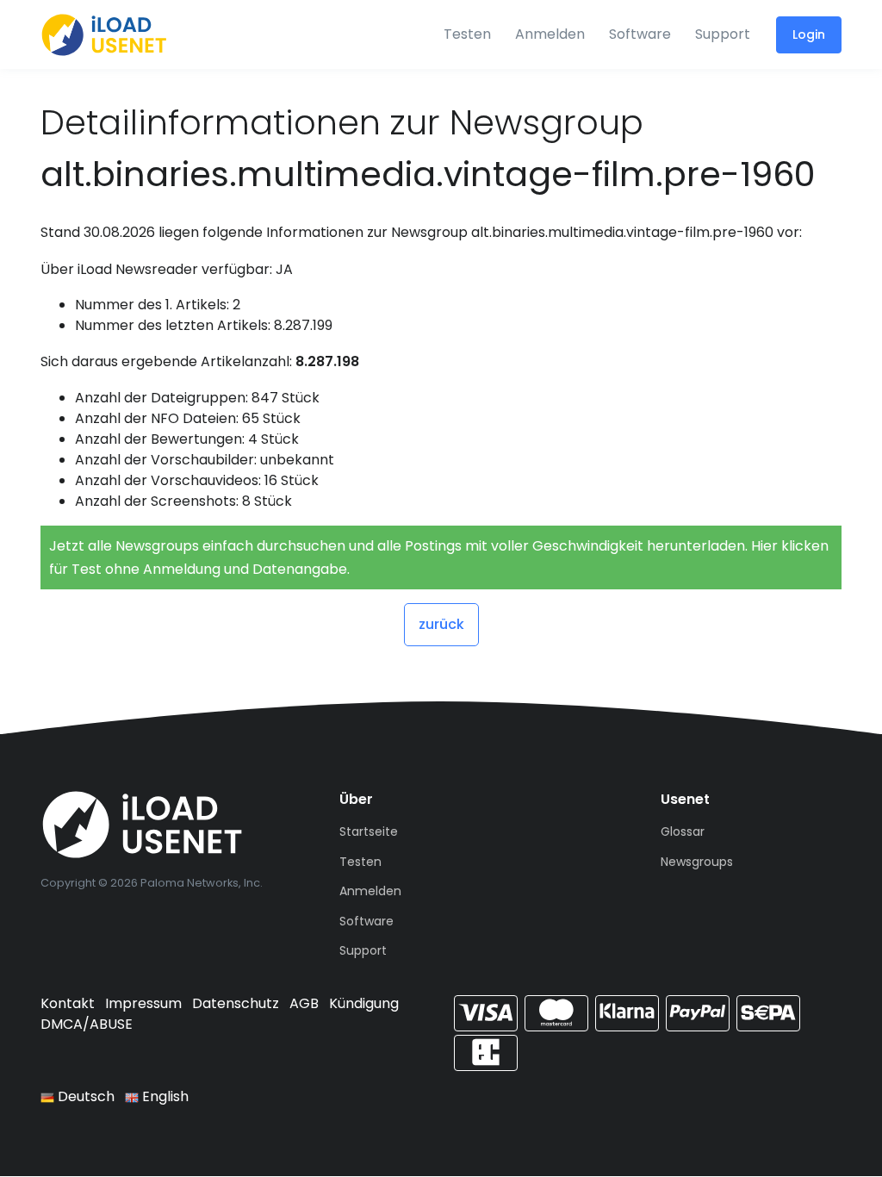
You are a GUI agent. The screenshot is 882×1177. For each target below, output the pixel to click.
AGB (304, 1003)
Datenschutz (235, 1003)
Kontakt (67, 1003)
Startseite (368, 831)
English (164, 1096)
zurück (441, 624)
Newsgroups (697, 861)
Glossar (683, 831)
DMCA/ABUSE (86, 1024)
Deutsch (84, 1096)
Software (640, 34)
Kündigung (364, 1003)
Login (808, 34)
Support (722, 34)
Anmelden (550, 34)
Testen (467, 34)
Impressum (143, 1003)
